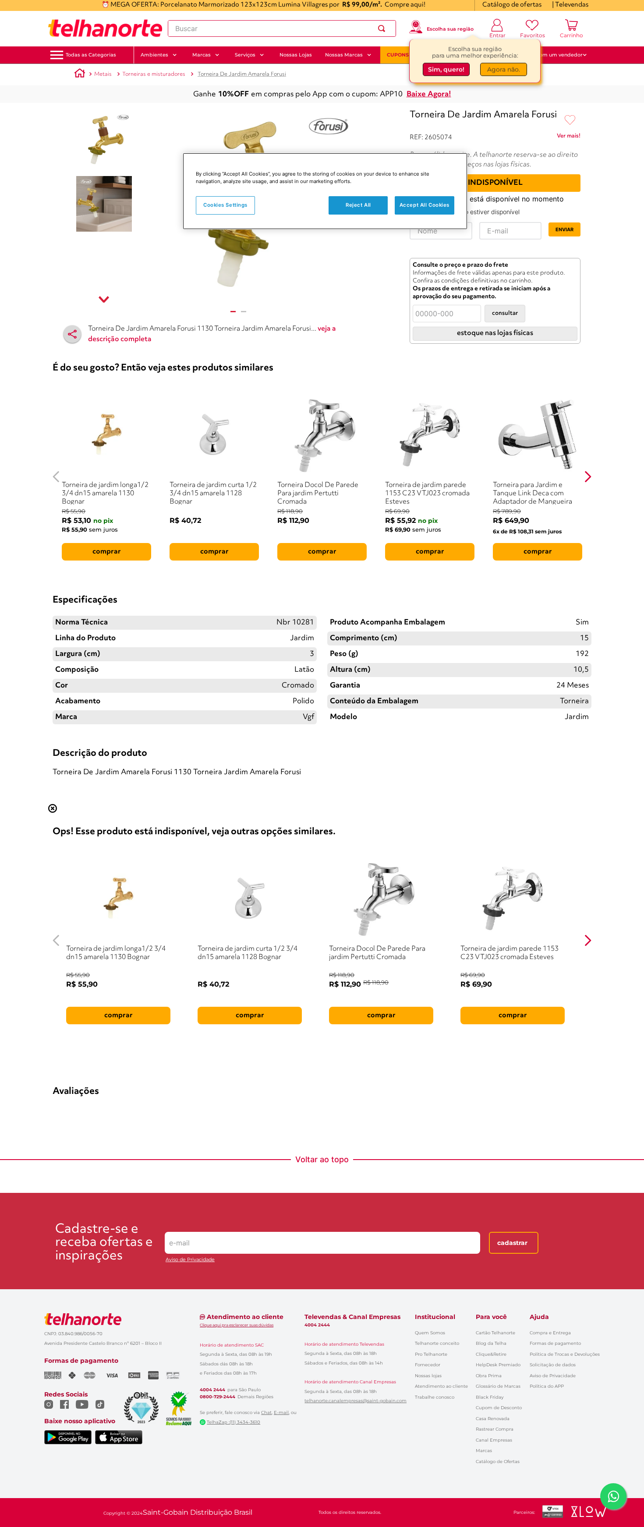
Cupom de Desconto (499, 1408)
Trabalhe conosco (434, 1397)
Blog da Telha (491, 1343)
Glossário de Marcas (498, 1386)
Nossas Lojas (296, 55)
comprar (106, 551)
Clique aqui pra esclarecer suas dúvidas (236, 1324)
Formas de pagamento (555, 1343)
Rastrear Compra (494, 1429)
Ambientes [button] (154, 55)
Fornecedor (427, 1365)
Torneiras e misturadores (153, 74)
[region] (325, 191)
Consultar (505, 313)
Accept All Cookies (424, 205)
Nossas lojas (428, 1376)
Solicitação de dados (553, 1365)
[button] (91, 54)
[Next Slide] (588, 477)
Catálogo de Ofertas (498, 1461)
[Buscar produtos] (383, 28)
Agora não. (503, 69)
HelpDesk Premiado (498, 1365)
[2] (243, 311)
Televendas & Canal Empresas (352, 1316)
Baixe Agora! (429, 94)
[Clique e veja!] (568, 137)
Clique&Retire (491, 1354)
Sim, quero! (446, 69)
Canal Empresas (494, 1440)
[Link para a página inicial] (79, 74)
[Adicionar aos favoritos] (569, 120)
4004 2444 (212, 1390)
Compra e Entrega (550, 1333)
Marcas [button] (201, 55)
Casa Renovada (493, 1418)
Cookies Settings (225, 205)
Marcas (484, 1450)
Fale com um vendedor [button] (554, 55)
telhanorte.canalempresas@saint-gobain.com (355, 1401)
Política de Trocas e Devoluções (565, 1354)
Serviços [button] (245, 55)
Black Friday (489, 1397)
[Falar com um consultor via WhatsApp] (613, 1496)
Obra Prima (489, 1376)
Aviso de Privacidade (190, 1260)
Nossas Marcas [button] (344, 55)
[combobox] (282, 28)
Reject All (358, 205)
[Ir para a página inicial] (105, 28)
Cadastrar (512, 1243)
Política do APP (547, 1386)
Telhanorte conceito (437, 1343)
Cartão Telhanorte (495, 1333)
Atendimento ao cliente (441, 1386)
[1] (233, 311)
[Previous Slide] (56, 477)
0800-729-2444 (217, 1397)
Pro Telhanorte (431, 1354)
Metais (103, 74)
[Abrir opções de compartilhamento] (72, 334)
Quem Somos (430, 1333)
